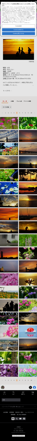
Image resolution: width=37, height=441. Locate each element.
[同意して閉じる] (36, 2)
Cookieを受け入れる (18, 33)
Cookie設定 (18, 26)
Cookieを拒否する (18, 29)
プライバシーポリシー (19, 22)
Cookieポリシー (15, 21)
